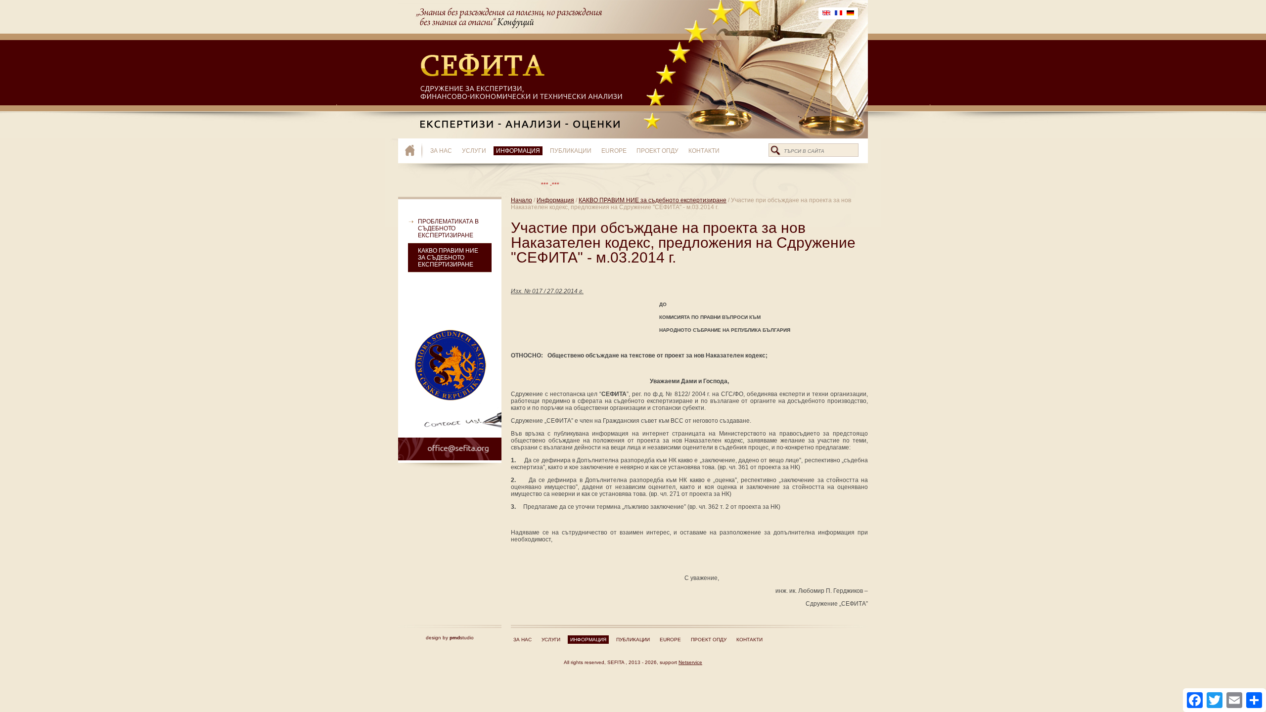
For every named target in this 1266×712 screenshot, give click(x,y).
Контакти (704, 150)
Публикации (570, 150)
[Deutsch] (850, 13)
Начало (521, 200)
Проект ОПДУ (657, 150)
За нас (441, 150)
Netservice (690, 662)
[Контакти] (449, 431)
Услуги (474, 150)
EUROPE (614, 150)
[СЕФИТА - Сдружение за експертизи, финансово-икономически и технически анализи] (414, 150)
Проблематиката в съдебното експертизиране (448, 228)
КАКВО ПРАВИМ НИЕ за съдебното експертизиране (448, 257)
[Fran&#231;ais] (838, 13)
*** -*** (528, 184)
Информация (518, 150)
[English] (826, 13)
